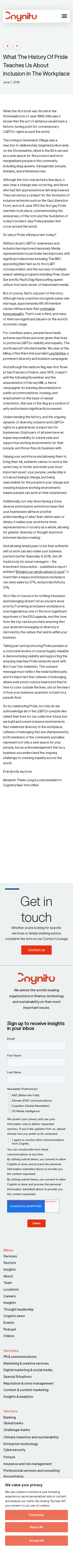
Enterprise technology (20, 1443)
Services (10, 1256)
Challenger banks (16, 1429)
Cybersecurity (14, 1449)
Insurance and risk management (28, 1463)
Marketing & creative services (26, 1363)
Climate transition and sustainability (31, 1437)
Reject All (36, 1527)
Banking (9, 1417)
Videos (8, 1335)
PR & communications (19, 1356)
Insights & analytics (18, 1396)
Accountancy (13, 1476)
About (8, 1276)
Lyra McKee (57, 353)
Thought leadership (18, 1309)
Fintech (9, 1457)
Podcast (9, 1329)
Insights (9, 1269)
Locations (11, 1289)
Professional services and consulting (31, 1470)
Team (7, 1282)
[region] (36, 1514)
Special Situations (17, 1376)
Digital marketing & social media (27, 1370)
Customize (36, 1515)
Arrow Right (17, 46)
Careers (9, 1296)
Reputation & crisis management (28, 1383)
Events (8, 1322)
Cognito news (14, 1316)
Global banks (13, 1423)
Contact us (36, 950)
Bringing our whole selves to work (40, 571)
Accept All (36, 1540)
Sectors (9, 1262)
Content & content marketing (25, 1389)
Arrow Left (7, 46)
